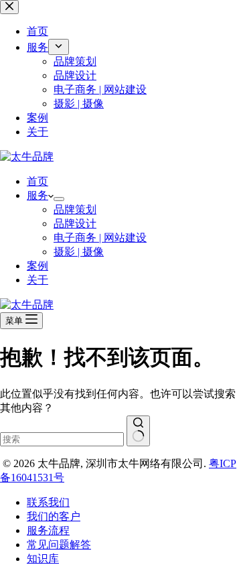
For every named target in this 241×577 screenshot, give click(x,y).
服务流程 (48, 530)
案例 (37, 265)
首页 (37, 181)
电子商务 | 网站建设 (100, 237)
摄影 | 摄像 (79, 251)
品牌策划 (75, 209)
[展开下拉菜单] (59, 199)
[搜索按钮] (138, 430)
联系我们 (48, 502)
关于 (37, 279)
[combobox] (62, 439)
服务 (37, 195)
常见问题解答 (59, 544)
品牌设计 (75, 223)
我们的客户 (53, 516)
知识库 (43, 558)
